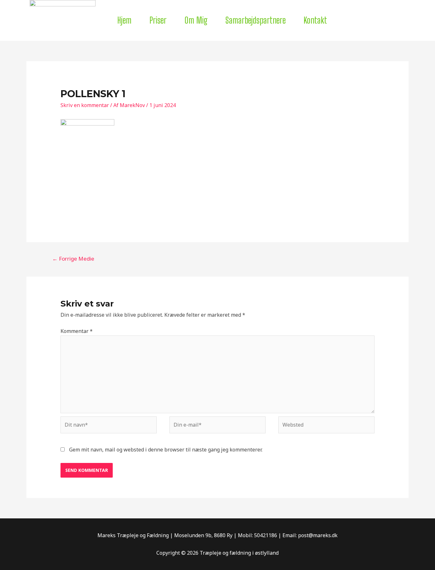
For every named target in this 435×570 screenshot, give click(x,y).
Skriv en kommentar (85, 105)
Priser (158, 20)
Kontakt (315, 20)
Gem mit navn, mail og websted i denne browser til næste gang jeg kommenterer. (165, 449)
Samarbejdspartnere (255, 20)
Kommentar (77, 331)
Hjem (124, 20)
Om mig (196, 20)
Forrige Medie (73, 258)
